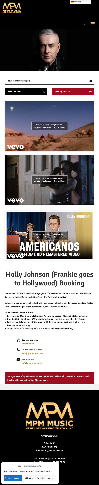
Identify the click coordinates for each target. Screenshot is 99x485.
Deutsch (77, 2)
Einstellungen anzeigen (46, 478)
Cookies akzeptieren (13, 478)
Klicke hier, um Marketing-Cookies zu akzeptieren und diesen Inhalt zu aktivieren (49, 126)
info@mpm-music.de (32, 363)
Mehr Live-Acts (14, 91)
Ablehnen (29, 478)
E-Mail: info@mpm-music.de (49, 450)
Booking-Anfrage (62, 91)
